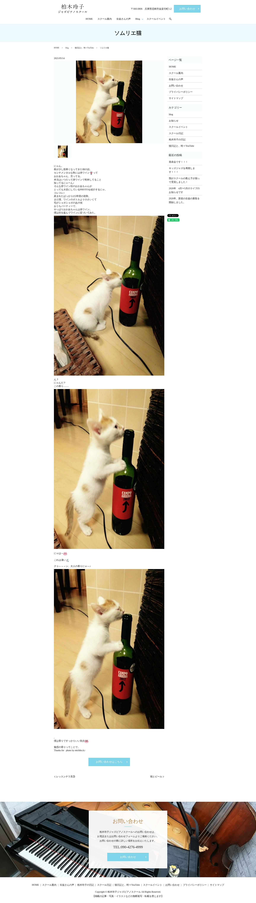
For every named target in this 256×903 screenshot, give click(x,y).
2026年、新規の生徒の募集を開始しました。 (184, 200)
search (170, 19)
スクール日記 (176, 133)
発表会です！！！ (178, 162)
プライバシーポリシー (181, 92)
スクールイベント (156, 19)
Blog (137, 19)
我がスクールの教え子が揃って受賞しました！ (184, 180)
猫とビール (156, 776)
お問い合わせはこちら (109, 761)
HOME (89, 19)
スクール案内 (104, 19)
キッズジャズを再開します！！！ (182, 170)
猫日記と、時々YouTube (84, 48)
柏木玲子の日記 (177, 139)
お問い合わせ (187, 8)
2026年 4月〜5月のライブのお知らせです (184, 190)
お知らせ (173, 120)
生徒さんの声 (123, 19)
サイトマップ (176, 98)
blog (67, 48)
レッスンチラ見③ (65, 776)
